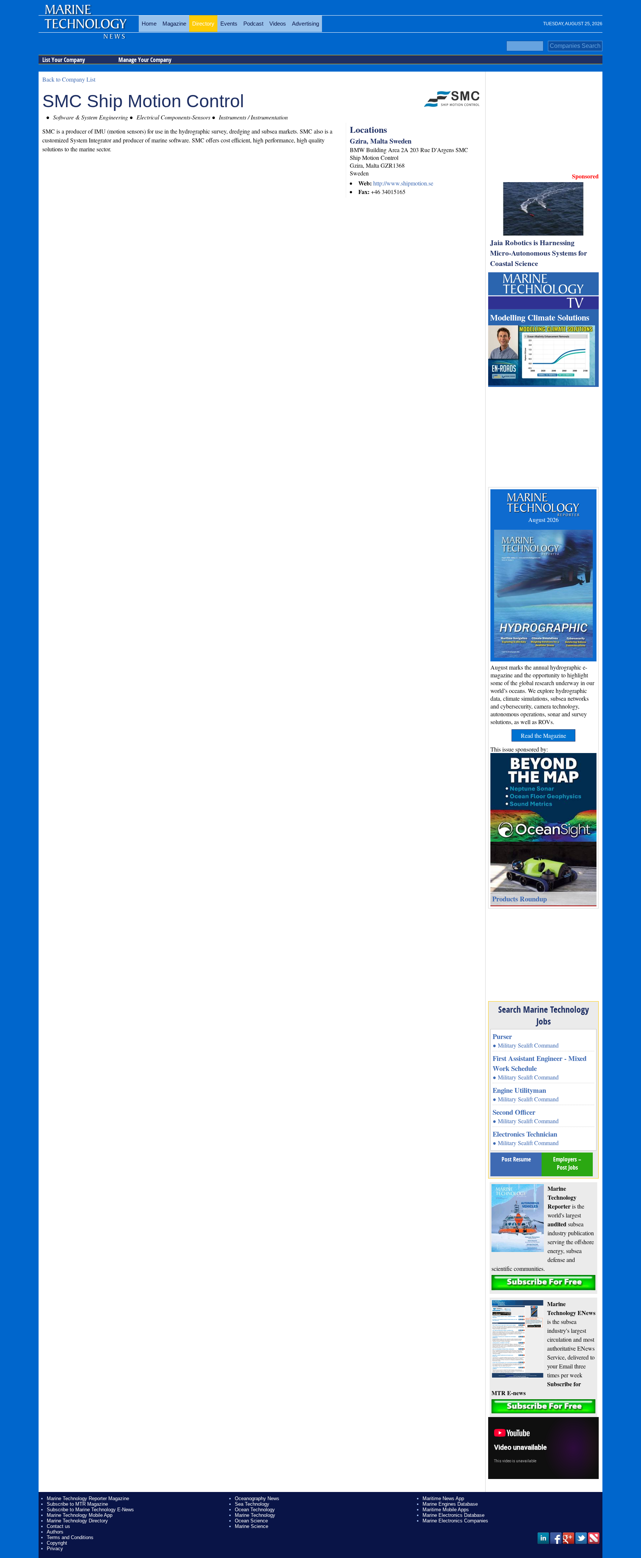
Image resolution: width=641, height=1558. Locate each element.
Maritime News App (443, 1498)
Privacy (55, 1548)
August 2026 (543, 519)
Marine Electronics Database (453, 1515)
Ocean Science (251, 1521)
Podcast (253, 23)
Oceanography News (257, 1498)
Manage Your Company (144, 60)
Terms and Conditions (70, 1537)
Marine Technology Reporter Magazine (88, 1498)
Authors (55, 1532)
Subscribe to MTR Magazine (77, 1504)
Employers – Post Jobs (567, 1163)
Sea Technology (252, 1504)
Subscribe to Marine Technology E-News (90, 1509)
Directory (203, 23)
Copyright (57, 1543)
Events (228, 23)
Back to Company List (68, 79)
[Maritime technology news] (85, 27)
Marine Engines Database (450, 1504)
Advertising (305, 23)
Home (149, 23)
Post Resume (516, 1159)
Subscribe (543, 1282)
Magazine (174, 23)
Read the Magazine (543, 735)
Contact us (58, 1526)
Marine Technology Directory (77, 1521)
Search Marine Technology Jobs (543, 1015)
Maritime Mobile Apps (446, 1509)
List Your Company (63, 60)
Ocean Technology (255, 1509)
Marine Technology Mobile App (79, 1515)
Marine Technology (255, 1515)
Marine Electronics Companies (455, 1521)
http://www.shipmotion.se (403, 183)
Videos (277, 23)
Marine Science (251, 1526)
